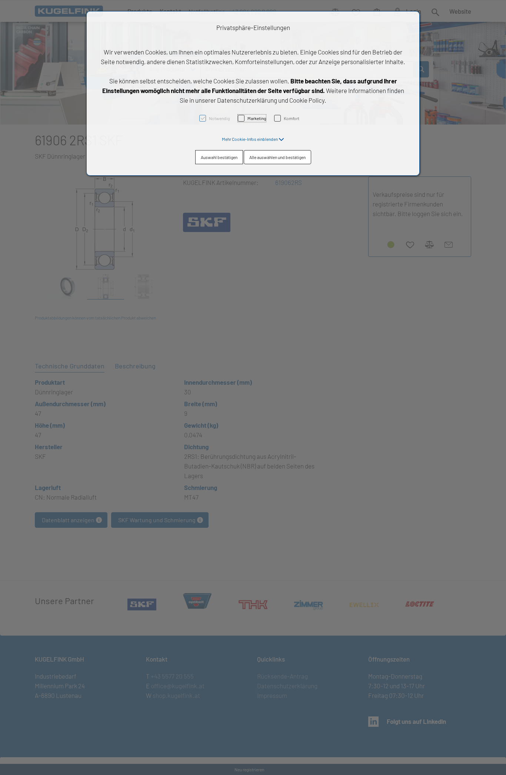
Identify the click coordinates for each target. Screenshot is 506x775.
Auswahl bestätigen (219, 157)
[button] (253, 139)
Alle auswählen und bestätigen (277, 157)
